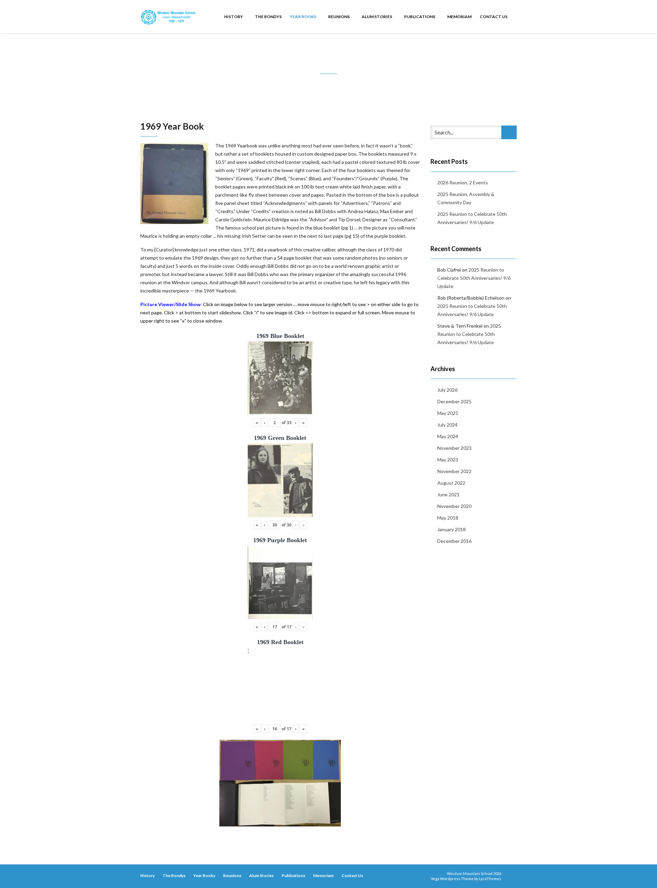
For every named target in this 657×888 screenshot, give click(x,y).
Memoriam (459, 16)
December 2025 (454, 401)
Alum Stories (377, 16)
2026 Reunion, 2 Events (462, 182)
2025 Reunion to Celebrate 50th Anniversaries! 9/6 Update (472, 218)
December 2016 (454, 541)
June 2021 (448, 494)
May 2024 (447, 436)
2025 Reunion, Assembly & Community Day (465, 198)
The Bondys (268, 16)
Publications (420, 16)
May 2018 (447, 518)
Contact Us (493, 16)
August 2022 (451, 483)
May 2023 (447, 459)
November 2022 (454, 471)
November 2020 (454, 506)
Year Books (303, 16)
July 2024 (447, 425)
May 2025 (447, 413)
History (234, 16)
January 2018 (451, 529)
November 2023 (454, 448)
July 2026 (447, 390)
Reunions (339, 16)
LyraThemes (490, 878)
